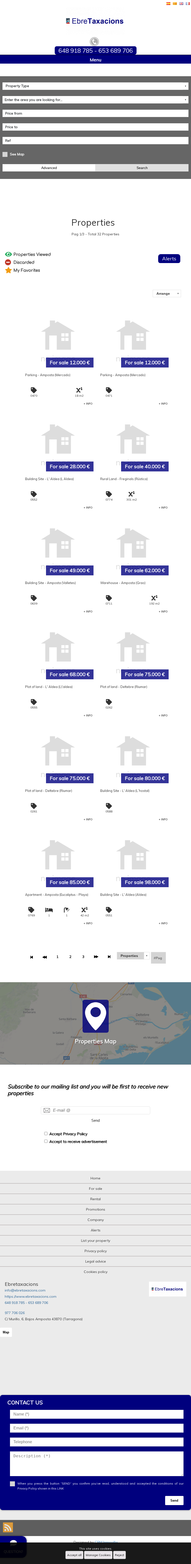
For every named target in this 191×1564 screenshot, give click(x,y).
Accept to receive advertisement (78, 1141)
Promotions (95, 1209)
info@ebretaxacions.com (25, 1290)
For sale (95, 1188)
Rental (95, 1199)
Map (6, 1332)
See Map (17, 154)
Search (142, 168)
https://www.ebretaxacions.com (30, 1296)
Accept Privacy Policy (68, 1133)
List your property (95, 1240)
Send (95, 1120)
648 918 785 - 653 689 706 (26, 1302)
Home (95, 1178)
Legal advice (95, 1261)
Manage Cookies (98, 1555)
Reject (119, 1555)
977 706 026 (15, 1313)
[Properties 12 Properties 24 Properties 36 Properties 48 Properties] (133, 955)
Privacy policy (96, 1251)
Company (96, 1220)
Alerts (95, 1230)
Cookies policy (95, 1272)
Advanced (49, 168)
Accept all (74, 1555)
